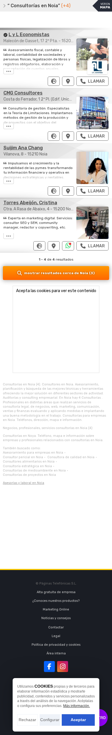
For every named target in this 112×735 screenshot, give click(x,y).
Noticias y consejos (56, 618)
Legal (56, 636)
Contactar (56, 627)
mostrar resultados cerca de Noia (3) (59, 273)
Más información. (76, 706)
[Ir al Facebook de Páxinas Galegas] (49, 666)
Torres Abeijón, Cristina (30, 202)
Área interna (56, 653)
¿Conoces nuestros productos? (56, 601)
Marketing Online (56, 609)
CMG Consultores (23, 93)
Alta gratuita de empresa (56, 592)
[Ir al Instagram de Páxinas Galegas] (62, 666)
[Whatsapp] (68, 246)
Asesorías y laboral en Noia (23, 483)
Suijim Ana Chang (23, 148)
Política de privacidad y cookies (56, 645)
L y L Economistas (29, 34)
